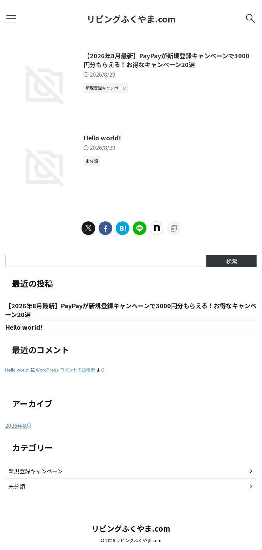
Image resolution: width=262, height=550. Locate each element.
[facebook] (105, 228)
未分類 (17, 486)
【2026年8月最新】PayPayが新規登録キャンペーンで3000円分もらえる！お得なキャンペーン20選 (166, 60)
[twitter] (88, 228)
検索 (231, 261)
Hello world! (102, 137)
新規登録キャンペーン (36, 471)
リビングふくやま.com (131, 19)
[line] (139, 228)
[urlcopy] (173, 228)
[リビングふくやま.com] (122, 228)
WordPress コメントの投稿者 (65, 369)
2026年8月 (18, 425)
